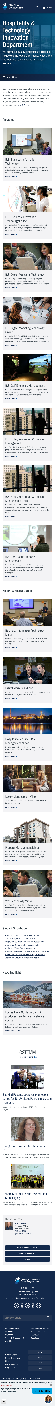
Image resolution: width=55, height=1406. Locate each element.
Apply (40, 1352)
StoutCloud (35, 1338)
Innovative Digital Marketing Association (23, 945)
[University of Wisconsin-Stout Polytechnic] (27, 1281)
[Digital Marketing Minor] (27, 670)
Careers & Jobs (11, 1355)
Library (7, 1361)
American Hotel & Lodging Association (22, 935)
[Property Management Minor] (27, 829)
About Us (8, 1341)
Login (40, 1368)
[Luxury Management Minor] (27, 778)
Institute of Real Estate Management (21, 948)
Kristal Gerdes (20, 1223)
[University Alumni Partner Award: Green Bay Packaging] (27, 1176)
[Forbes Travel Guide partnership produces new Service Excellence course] (27, 994)
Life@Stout (9, 1335)
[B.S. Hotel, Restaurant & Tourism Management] (27, 421)
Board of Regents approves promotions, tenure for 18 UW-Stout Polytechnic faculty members (27, 1099)
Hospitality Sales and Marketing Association (24, 942)
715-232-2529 (20, 1231)
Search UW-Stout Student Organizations (22, 958)
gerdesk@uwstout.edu (23, 1234)
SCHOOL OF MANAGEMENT (27, 1253)
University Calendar (12, 1358)
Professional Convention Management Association (27, 951)
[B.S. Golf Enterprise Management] (27, 367)
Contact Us (10, 1298)
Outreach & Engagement (14, 1338)
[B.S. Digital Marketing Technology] (27, 256)
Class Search (35, 1335)
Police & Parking (11, 1364)
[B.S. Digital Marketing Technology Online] (27, 310)
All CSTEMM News (26, 1057)
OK (4, 1401)
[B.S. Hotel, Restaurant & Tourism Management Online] (27, 478)
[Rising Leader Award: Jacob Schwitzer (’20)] (27, 1129)
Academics (9, 1331)
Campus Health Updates (40, 1328)
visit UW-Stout (24, 105)
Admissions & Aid (12, 1328)
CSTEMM (27, 1259)
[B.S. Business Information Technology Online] (27, 199)
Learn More (10, 176)
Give (40, 1363)
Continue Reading (12, 1031)
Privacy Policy (6, 1385)
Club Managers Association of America (22, 938)
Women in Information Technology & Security (25, 954)
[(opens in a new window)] (16, 1305)
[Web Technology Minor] (27, 883)
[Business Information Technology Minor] (27, 612)
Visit (40, 1357)
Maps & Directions (38, 1331)
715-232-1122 (27, 1288)
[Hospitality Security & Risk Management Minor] (27, 721)
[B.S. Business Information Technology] (27, 141)
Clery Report (10, 1367)
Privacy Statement (22, 1298)
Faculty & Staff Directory (27, 1247)
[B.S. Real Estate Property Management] (27, 538)
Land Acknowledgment (40, 1298)
